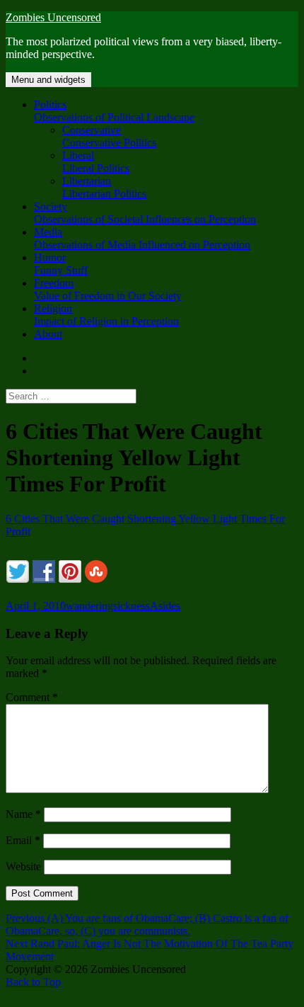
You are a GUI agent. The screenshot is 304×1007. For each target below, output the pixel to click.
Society (145, 212)
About (48, 334)
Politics (114, 110)
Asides (165, 606)
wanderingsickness (108, 606)
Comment (32, 697)
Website (23, 866)
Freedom (108, 289)
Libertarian (104, 187)
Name (23, 814)
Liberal (95, 161)
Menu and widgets (48, 79)
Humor (61, 263)
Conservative (109, 136)
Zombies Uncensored (53, 17)
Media (142, 238)
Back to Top (33, 982)
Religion (106, 314)
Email (23, 840)
